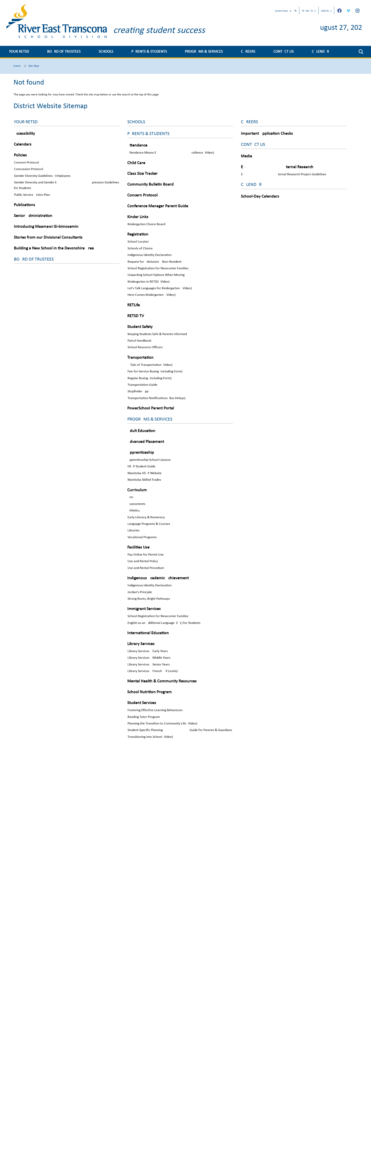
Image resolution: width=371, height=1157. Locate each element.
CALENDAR (320, 52)
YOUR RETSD (19, 52)
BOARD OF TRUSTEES (64, 52)
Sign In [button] (325, 11)
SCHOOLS (106, 52)
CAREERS (248, 52)
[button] (361, 51)
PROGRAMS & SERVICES (204, 52)
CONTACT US (283, 52)
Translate (307, 11)
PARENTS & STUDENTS (149, 52)
